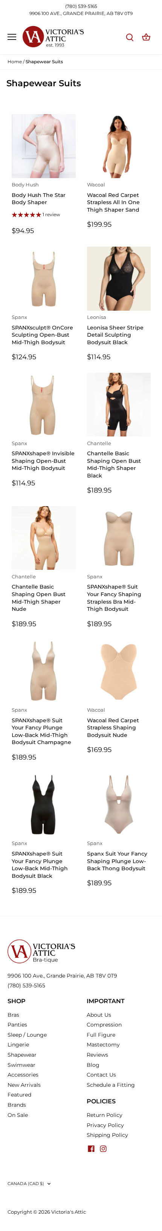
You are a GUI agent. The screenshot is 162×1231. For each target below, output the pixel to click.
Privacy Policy (105, 1125)
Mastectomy (103, 1044)
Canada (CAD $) (26, 1183)
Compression (104, 1024)
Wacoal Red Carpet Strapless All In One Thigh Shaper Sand (113, 197)
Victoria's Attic (68, 1212)
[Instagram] (103, 1148)
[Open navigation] (12, 37)
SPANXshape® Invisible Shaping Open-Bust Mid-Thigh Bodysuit (43, 456)
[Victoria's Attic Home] (41, 942)
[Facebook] (91, 1148)
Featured (19, 1094)
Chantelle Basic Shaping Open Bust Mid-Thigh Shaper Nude (39, 593)
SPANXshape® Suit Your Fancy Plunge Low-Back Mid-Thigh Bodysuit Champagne (41, 726)
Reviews (97, 1054)
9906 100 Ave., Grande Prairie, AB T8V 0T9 (62, 975)
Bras (13, 1014)
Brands (17, 1104)
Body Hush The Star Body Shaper (39, 194)
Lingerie (18, 1044)
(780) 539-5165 (81, 6)
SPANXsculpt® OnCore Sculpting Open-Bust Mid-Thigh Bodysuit (42, 330)
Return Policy (104, 1115)
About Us (99, 1014)
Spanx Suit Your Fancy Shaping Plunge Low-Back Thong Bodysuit (117, 856)
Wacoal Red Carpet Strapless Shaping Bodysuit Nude (113, 722)
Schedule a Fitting (111, 1085)
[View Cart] (146, 37)
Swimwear (21, 1065)
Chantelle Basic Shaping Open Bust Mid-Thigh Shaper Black (114, 460)
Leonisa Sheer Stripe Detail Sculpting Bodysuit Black (115, 330)
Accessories (23, 1074)
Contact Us (101, 1074)
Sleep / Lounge (27, 1034)
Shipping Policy (107, 1135)
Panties (17, 1024)
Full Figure (101, 1034)
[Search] (129, 37)
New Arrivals (24, 1085)
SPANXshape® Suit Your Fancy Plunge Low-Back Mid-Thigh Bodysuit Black (40, 859)
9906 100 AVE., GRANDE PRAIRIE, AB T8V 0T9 (81, 13)
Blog (93, 1065)
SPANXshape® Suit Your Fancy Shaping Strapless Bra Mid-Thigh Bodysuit (114, 593)
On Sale (18, 1115)
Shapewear (22, 1054)
